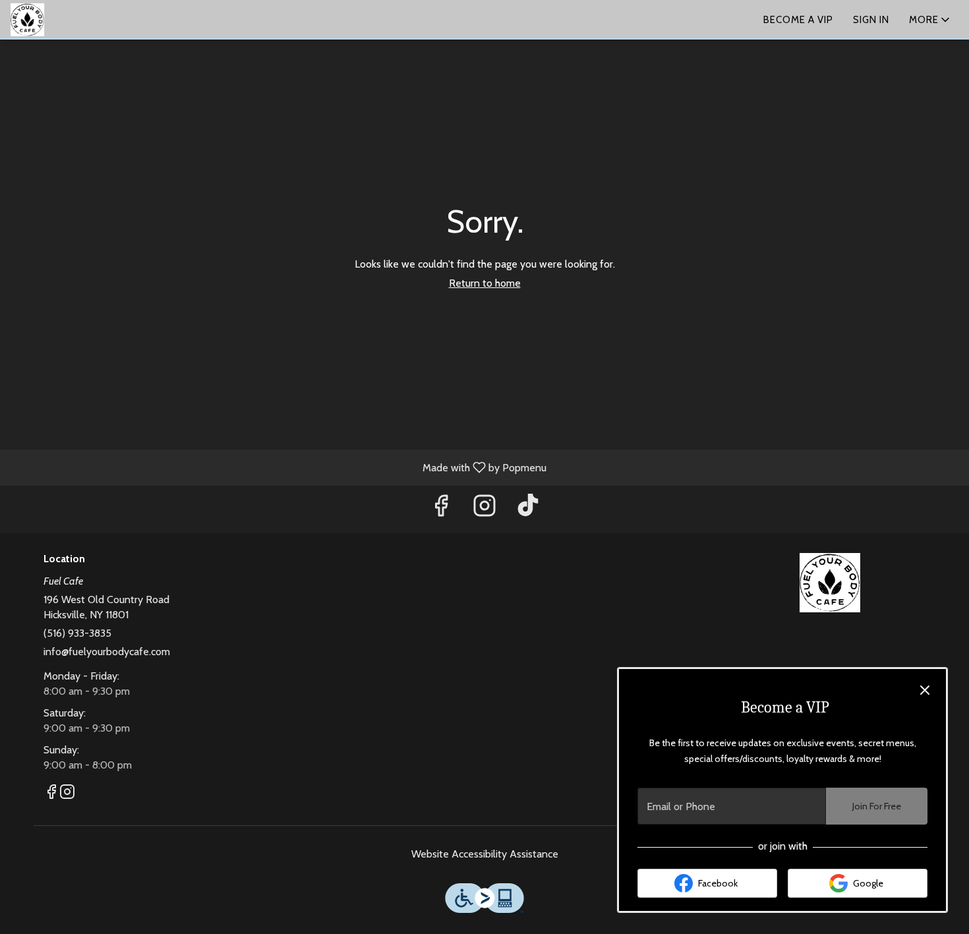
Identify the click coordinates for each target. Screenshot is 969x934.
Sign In (871, 20)
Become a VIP (798, 20)
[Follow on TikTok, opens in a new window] (528, 509)
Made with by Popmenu (278, 467)
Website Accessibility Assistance (484, 854)
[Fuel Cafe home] (70, 19)
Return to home (485, 283)
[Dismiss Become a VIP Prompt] (925, 690)
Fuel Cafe (830, 582)
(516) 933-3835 (77, 633)
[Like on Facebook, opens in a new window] (441, 509)
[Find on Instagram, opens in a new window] (484, 509)
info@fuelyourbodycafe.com (107, 651)
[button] (930, 20)
